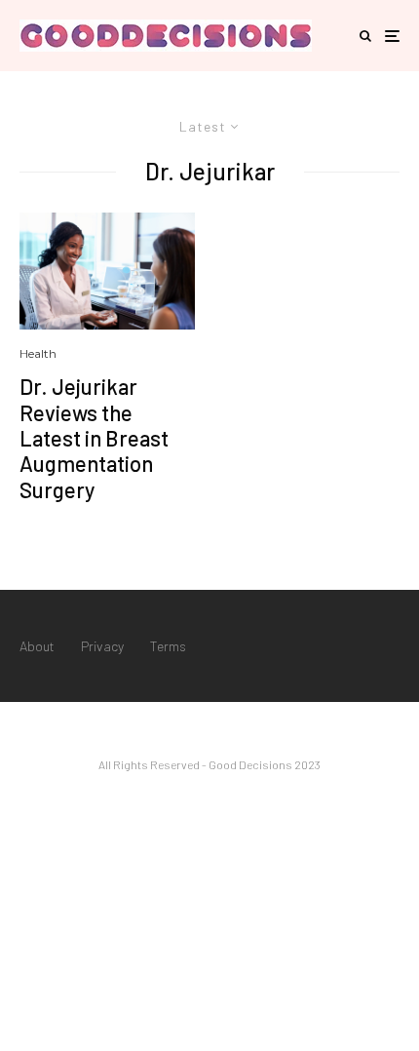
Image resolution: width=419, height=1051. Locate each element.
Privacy (102, 646)
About (37, 646)
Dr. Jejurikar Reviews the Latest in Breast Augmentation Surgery (94, 437)
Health (38, 353)
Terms (168, 646)
